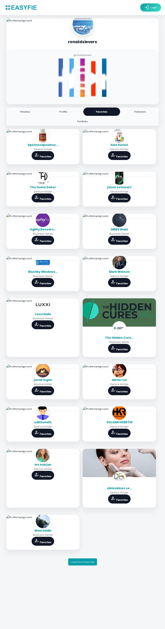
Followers (140, 111)
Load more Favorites (82, 562)
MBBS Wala (119, 229)
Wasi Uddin (43, 531)
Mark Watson (119, 272)
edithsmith (43, 422)
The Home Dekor (43, 187)
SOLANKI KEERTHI (119, 422)
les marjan (43, 465)
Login (150, 7)
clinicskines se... (119, 488)
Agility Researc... (43, 229)
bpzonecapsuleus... (43, 145)
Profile (63, 111)
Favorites (101, 111)
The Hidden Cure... (119, 338)
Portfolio (82, 121)
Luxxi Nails (43, 314)
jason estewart (119, 187)
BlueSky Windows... (43, 272)
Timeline (25, 111)
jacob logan (43, 380)
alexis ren (119, 380)
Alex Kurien (119, 145)
